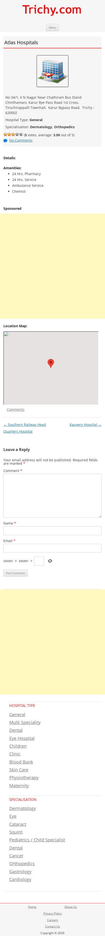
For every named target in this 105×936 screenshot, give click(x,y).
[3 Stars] (13, 134)
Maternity (19, 786)
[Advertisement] (52, 266)
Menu (52, 27)
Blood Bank (21, 762)
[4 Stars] (17, 134)
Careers (52, 920)
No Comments (20, 140)
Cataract (17, 824)
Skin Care (18, 770)
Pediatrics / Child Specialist (37, 840)
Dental (16, 730)
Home (32, 907)
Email (9, 540)
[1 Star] (5, 134)
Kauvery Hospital (86, 424)
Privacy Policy (52, 913)
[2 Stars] (9, 134)
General (17, 714)
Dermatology (22, 808)
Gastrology (20, 871)
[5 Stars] (21, 134)
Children (18, 746)
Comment (12, 470)
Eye (12, 816)
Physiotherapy (24, 777)
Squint (15, 832)
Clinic (15, 754)
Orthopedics (22, 863)
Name (9, 523)
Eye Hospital (22, 738)
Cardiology (20, 879)
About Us (70, 907)
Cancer (16, 856)
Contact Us (52, 926)
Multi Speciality (25, 722)
